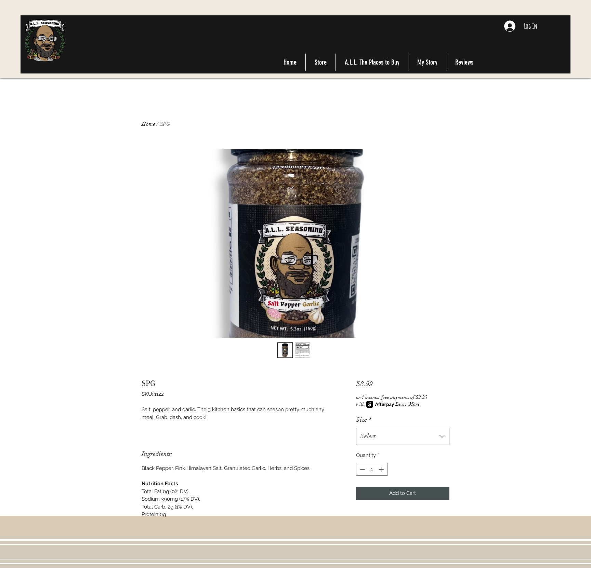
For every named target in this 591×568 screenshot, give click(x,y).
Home (148, 124)
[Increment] (381, 469)
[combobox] (402, 436)
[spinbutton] (371, 469)
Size (363, 419)
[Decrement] (361, 469)
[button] (560, 29)
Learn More (407, 404)
